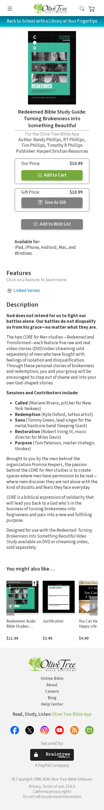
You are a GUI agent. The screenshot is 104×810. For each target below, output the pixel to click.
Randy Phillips (47, 140)
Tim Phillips (33, 145)
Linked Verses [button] (26, 290)
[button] (82, 9)
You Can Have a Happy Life (91, 623)
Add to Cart (54, 175)
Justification (53, 621)
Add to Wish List (55, 224)
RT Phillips (73, 140)
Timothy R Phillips (65, 145)
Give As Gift (55, 202)
